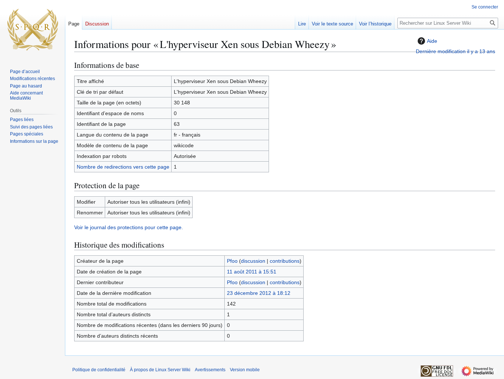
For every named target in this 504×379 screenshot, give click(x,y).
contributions (285, 261)
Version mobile (245, 369)
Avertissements (210, 369)
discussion (253, 261)
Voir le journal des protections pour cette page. (128, 227)
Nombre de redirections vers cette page (123, 167)
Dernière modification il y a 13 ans (455, 51)
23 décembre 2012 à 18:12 (258, 293)
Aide (432, 41)
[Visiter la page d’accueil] (32, 29)
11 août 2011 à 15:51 (251, 272)
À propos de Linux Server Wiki (160, 369)
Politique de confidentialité (98, 369)
